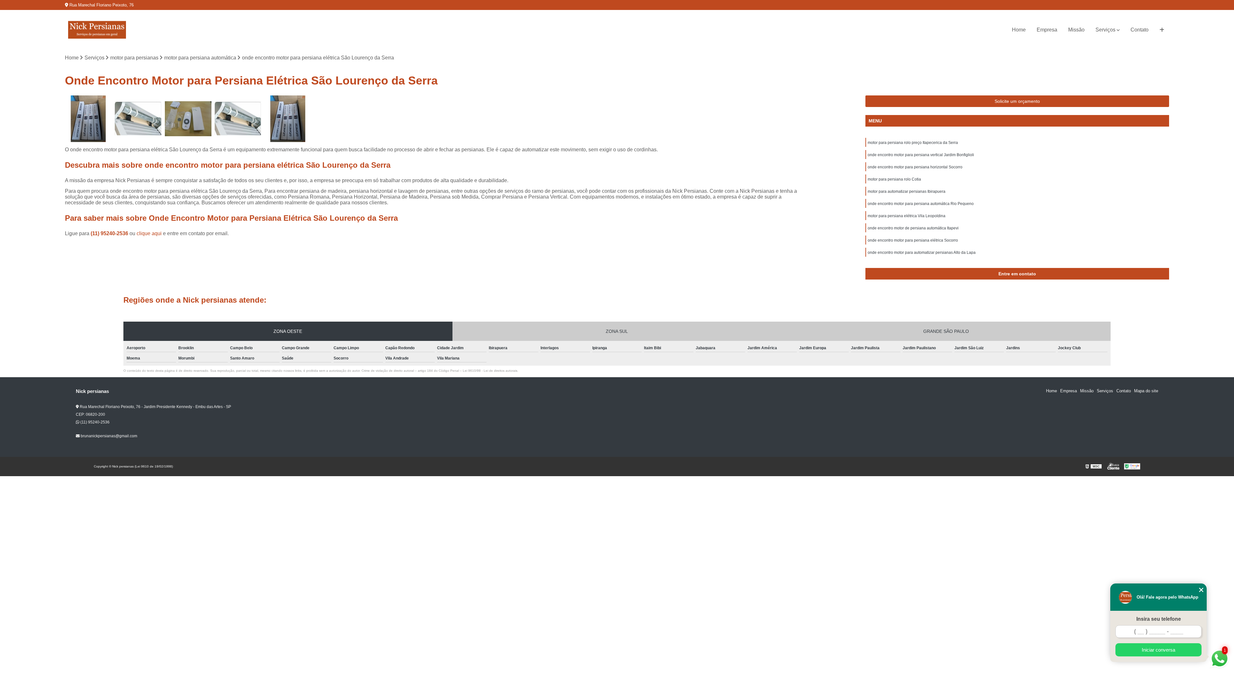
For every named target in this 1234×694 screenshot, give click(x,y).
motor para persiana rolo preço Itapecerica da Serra (913, 142)
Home (1019, 29)
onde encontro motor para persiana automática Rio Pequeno (921, 203)
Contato (1140, 29)
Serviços (1105, 29)
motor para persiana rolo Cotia (894, 179)
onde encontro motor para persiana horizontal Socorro (915, 167)
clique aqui (149, 233)
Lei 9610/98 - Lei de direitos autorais (490, 370)
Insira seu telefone (1158, 619)
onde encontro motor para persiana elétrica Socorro (913, 240)
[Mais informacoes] (1162, 30)
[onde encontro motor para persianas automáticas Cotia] (88, 118)
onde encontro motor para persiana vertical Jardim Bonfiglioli (921, 155)
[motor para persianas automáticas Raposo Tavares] (188, 118)
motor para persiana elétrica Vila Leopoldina (906, 216)
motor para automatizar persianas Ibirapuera (906, 191)
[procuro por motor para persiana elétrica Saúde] (238, 118)
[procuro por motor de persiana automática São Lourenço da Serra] (138, 118)
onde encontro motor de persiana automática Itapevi (913, 228)
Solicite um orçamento (1017, 101)
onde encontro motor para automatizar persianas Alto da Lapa (922, 252)
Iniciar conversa (1158, 650)
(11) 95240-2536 (110, 233)
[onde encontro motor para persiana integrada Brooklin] (287, 118)
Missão (1076, 29)
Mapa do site (1146, 390)
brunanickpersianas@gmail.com (108, 436)
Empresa (1047, 29)
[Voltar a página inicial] (97, 30)
